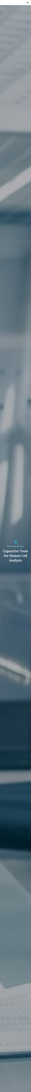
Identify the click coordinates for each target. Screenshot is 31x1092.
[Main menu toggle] (28, 3)
